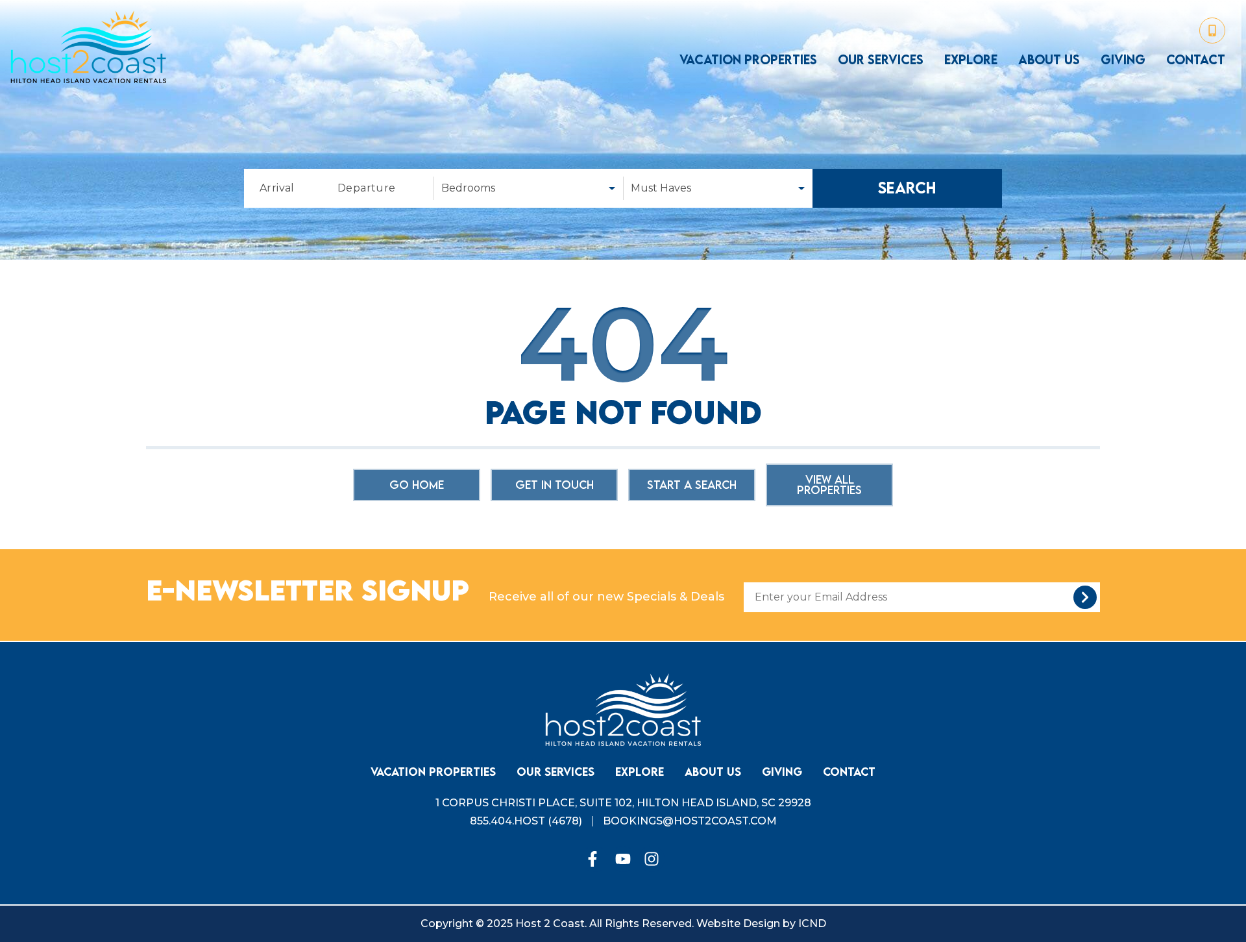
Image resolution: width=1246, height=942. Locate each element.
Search (907, 188)
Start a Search (692, 484)
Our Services (880, 60)
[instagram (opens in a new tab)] (652, 859)
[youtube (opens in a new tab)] (623, 859)
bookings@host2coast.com (690, 821)
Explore (970, 60)
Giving (1123, 60)
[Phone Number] (1212, 30)
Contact (1195, 60)
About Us (1049, 60)
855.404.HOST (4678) (526, 821)
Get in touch (554, 484)
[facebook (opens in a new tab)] (594, 859)
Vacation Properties (748, 60)
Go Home (416, 484)
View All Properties (829, 485)
